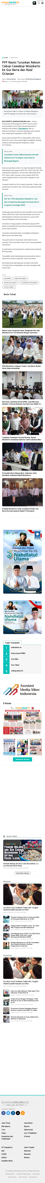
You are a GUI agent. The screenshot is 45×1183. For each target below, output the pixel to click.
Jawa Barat (28, 1123)
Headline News (7, 1161)
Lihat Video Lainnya (22, 873)
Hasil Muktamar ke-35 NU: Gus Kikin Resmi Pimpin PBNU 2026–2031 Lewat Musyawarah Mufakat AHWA (25, 935)
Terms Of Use (23, 1177)
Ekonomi (27, 1154)
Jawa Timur (6, 1123)
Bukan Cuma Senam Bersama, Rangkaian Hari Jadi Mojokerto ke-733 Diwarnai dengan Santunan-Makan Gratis (21, 333)
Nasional (6, 881)
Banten (27, 1126)
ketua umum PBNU (18, 653)
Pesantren (7, 955)
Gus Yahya (15, 665)
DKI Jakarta (6, 1126)
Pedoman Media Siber (24, 1174)
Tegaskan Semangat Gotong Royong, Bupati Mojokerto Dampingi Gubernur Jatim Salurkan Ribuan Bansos (22, 440)
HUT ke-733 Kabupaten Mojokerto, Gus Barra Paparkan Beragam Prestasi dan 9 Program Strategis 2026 (21, 202)
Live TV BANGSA (30, 1133)
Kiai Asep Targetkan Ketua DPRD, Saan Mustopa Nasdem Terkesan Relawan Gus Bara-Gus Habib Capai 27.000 (22, 404)
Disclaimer (36, 1174)
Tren (3, 1129)
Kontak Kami (33, 1177)
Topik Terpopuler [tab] (12, 643)
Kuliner (4, 1157)
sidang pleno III (17, 671)
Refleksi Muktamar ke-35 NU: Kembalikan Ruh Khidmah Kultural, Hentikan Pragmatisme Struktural (25, 944)
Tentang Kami (10, 1174)
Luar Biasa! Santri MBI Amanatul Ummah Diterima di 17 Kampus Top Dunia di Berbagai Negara (21, 157)
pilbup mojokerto (21, 278)
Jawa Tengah (29, 1147)
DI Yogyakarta (7, 1147)
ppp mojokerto (9, 287)
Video (4, 1133)
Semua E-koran (22, 759)
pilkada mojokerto (10, 283)
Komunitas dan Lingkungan (7, 1138)
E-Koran (7, 703)
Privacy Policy (12, 1177)
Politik (4, 1154)
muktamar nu (16, 647)
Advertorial (28, 1129)
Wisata (26, 1157)
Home (6, 58)
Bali (3, 1151)
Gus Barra (23, 128)
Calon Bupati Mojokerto (29, 283)
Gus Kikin (14, 659)
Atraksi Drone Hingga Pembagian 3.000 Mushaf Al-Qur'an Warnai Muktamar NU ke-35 (24, 1000)
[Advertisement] (22, 29)
